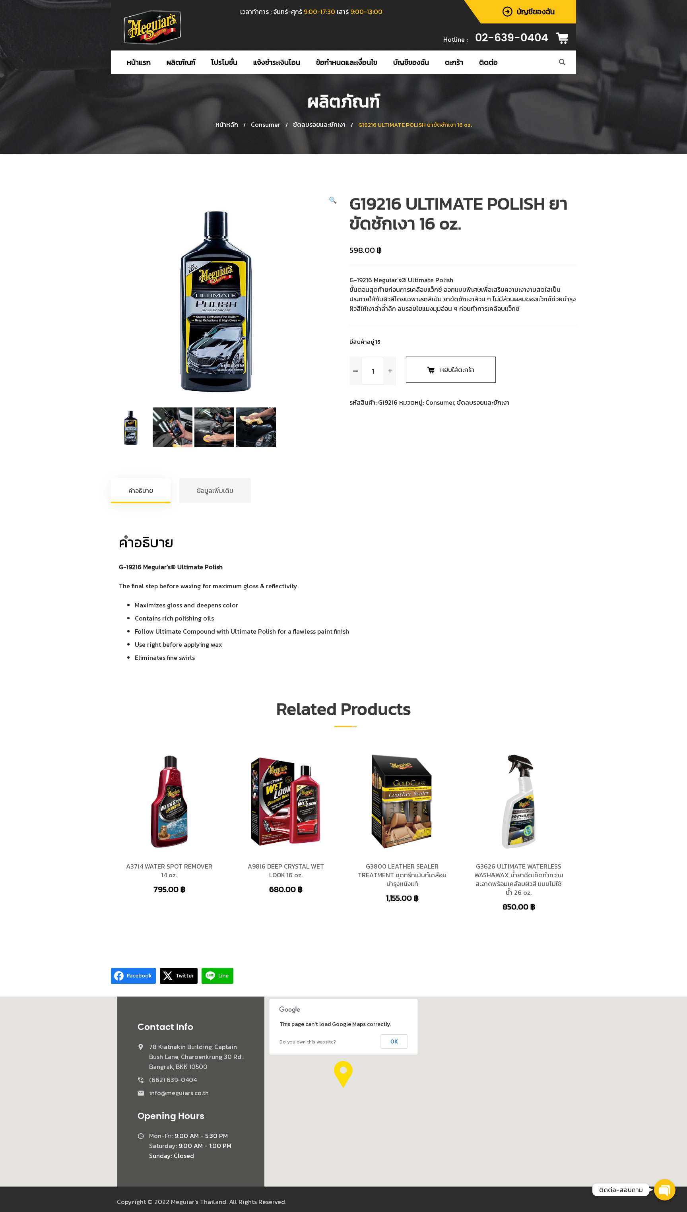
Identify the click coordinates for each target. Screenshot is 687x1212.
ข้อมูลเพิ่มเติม (215, 490)
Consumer (265, 124)
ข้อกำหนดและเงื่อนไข (346, 62)
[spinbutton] (372, 371)
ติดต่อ (488, 62)
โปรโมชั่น (224, 62)
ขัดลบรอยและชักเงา (319, 124)
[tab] (141, 490)
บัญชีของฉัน (411, 62)
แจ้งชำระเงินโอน (276, 62)
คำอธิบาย (140, 490)
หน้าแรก (139, 62)
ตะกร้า (454, 62)
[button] (333, 200)
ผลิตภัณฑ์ (181, 62)
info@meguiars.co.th (179, 1093)
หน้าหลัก (226, 124)
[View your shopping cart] (565, 38)
